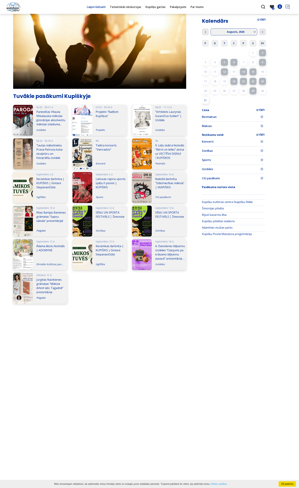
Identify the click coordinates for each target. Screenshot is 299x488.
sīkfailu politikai (218, 483)
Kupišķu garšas (156, 7)
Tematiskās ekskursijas (125, 7)
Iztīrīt (261, 19)
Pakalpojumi (178, 7)
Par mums (197, 7)
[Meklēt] (263, 7)
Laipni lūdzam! (96, 7)
